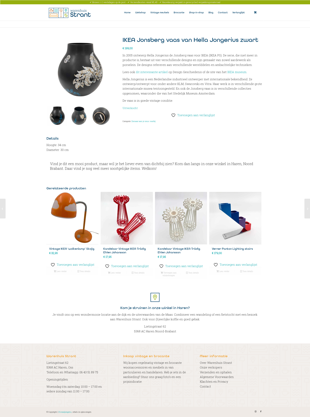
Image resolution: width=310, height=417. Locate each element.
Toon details (84, 271)
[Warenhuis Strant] (70, 12)
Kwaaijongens (65, 412)
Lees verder (61, 271)
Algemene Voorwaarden (217, 377)
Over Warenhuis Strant (216, 363)
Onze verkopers (211, 367)
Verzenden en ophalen (216, 372)
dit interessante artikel (152, 72)
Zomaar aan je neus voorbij (143, 121)
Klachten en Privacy (214, 381)
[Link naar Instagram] (255, 411)
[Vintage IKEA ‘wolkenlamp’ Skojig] (3, 208)
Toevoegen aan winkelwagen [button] (170, 274)
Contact (205, 386)
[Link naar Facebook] (261, 411)
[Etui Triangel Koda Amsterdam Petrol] (307, 208)
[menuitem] (127, 12)
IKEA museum (236, 72)
